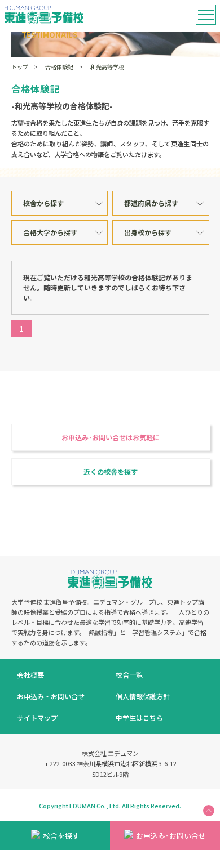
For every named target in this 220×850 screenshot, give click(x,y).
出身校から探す (147, 232)
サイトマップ (37, 717)
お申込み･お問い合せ (171, 835)
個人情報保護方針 (143, 696)
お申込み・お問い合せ (51, 696)
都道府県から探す (151, 203)
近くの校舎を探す (110, 471)
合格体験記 (59, 66)
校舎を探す (61, 835)
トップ (19, 66)
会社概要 (30, 674)
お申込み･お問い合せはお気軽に (110, 437)
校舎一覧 (129, 674)
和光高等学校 (107, 66)
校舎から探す (43, 203)
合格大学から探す (50, 232)
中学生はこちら (139, 717)
